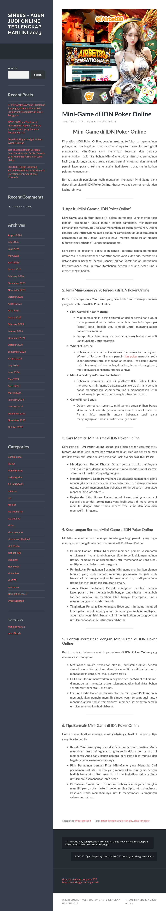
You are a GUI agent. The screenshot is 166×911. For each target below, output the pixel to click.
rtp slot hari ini (16, 511)
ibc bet (11, 463)
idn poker (131, 356)
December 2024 (16, 337)
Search (12, 68)
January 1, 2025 (72, 121)
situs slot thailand (71, 879)
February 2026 (16, 276)
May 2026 (13, 255)
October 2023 (15, 427)
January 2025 (15, 331)
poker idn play (125, 820)
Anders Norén (147, 900)
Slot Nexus (13, 566)
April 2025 (13, 310)
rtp (9, 497)
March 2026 (14, 269)
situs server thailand (19, 539)
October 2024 (15, 344)
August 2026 (15, 235)
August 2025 (15, 303)
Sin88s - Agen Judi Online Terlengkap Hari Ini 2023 (26, 23)
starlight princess (17, 593)
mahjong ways (15, 470)
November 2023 (16, 420)
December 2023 (16, 413)
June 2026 (13, 248)
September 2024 (17, 351)
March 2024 (14, 392)
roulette (12, 491)
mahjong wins (15, 477)
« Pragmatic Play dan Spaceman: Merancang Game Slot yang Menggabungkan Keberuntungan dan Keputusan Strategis (106, 843)
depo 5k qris (14, 633)
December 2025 (16, 283)
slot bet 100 (14, 552)
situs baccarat (15, 532)
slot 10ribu (14, 545)
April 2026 (13, 262)
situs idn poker (142, 820)
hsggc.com (81, 882)
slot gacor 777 (89, 879)
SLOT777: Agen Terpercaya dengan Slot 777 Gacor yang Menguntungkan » (114, 856)
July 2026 (13, 241)
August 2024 (15, 358)
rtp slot (12, 504)
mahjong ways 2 (16, 626)
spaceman (13, 587)
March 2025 (14, 317)
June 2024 (13, 372)
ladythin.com (69, 882)
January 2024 (15, 406)
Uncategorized (16, 600)
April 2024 (13, 385)
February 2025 (16, 324)
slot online (13, 573)
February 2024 (16, 399)
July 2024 (13, 365)
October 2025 (15, 296)
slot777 (12, 580)
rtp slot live (14, 518)
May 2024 (13, 379)
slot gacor (13, 559)
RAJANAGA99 (16, 484)
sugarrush (93, 882)
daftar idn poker (109, 820)
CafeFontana (15, 456)
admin (91, 121)
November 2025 (16, 289)
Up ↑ (130, 903)
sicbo (10, 525)
